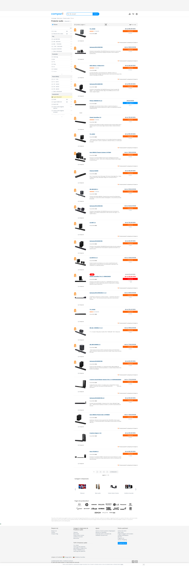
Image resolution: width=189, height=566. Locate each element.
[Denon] (98, 512)
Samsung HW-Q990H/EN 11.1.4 (98, 293)
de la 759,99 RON (130, 222)
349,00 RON (130, 101)
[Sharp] (87, 508)
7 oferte (130, 121)
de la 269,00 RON (130, 65)
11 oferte (130, 88)
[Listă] (106, 24)
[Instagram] (136, 561)
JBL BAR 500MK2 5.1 (95, 344)
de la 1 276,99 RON (130, 379)
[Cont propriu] (136, 14)
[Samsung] (94, 504)
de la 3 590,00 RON (130, 189)
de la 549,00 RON (130, 398)
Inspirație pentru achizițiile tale (103, 533)
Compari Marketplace (123, 535)
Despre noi (54, 531)
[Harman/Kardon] (112, 512)
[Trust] (94, 508)
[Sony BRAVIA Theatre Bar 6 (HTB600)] (82, 419)
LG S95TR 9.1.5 (94, 257)
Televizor (82, 493)
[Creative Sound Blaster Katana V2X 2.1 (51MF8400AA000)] (82, 384)
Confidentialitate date (56, 561)
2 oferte (130, 332)
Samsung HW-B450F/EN (96, 241)
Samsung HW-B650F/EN (96, 361)
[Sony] (109, 504)
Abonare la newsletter (101, 532)
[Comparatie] (129, 14)
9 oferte (130, 226)
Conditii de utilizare (68, 561)
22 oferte (130, 69)
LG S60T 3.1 (93, 222)
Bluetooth (67, 21)
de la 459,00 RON (130, 433)
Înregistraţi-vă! (122, 543)
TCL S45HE (92, 309)
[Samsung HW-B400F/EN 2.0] (82, 402)
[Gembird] (79, 508)
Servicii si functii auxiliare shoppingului (105, 531)
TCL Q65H (92, 134)
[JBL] (109, 508)
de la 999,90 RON (130, 84)
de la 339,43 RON (130, 309)
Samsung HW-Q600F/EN (96, 84)
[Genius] (123, 508)
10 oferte (130, 437)
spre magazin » (130, 103)
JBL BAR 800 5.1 (94, 189)
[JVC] (116, 508)
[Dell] (79, 504)
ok (70, 28)
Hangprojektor (68, 557)
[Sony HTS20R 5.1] (82, 456)
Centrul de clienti (122, 531)
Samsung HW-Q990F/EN (96, 206)
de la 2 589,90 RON (130, 47)
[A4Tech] (131, 508)
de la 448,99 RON (130, 171)
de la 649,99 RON (130, 241)
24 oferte (130, 156)
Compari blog (54, 533)
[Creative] (105, 512)
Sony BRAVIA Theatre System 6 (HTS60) (100, 152)
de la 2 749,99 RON (130, 344)
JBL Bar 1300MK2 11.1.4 (96, 328)
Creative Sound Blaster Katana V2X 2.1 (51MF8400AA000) (105, 379)
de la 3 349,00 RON (130, 258)
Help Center (121, 532)
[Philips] (101, 504)
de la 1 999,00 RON (130, 152)
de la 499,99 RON (130, 29)
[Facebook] (133, 561)
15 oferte (130, 138)
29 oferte (130, 313)
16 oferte (130, 383)
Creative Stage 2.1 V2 (95, 433)
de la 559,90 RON (130, 276)
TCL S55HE (92, 29)
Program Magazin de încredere (125, 533)
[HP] (87, 504)
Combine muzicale (128, 493)
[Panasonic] (123, 504)
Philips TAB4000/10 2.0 (96, 100)
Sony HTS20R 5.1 (94, 451)
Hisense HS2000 (94, 171)
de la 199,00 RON (130, 117)
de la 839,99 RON (130, 361)
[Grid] (108, 24)
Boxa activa (76, 538)
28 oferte (130, 33)
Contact (53, 532)
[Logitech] (131, 504)
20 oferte (130, 419)
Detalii (81, 112)
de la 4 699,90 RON (130, 293)
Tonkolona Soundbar (80, 557)
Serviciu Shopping (122, 539)
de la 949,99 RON (130, 451)
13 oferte (130, 51)
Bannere (120, 536)
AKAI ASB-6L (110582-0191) (97, 65)
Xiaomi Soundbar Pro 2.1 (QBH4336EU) (100, 276)
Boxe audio (98, 493)
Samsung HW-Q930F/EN (96, 47)
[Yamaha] (101, 508)
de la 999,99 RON (130, 134)
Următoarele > (113, 472)
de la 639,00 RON (130, 274)
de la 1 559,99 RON (130, 414)
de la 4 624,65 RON (130, 206)
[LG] (116, 504)
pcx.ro (130, 105)
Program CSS (121, 538)
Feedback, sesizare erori (101, 535)
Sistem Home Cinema (113, 493)
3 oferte (130, 402)
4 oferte (130, 193)
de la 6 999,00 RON (130, 328)
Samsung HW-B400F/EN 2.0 (97, 398)
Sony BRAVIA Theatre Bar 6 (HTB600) (100, 414)
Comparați (130, 31)
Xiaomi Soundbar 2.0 (95, 117)
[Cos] (133, 14)
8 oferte (130, 175)
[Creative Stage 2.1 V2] (82, 437)
